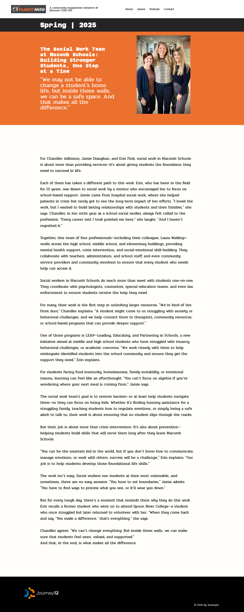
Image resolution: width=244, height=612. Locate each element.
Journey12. (213, 605)
